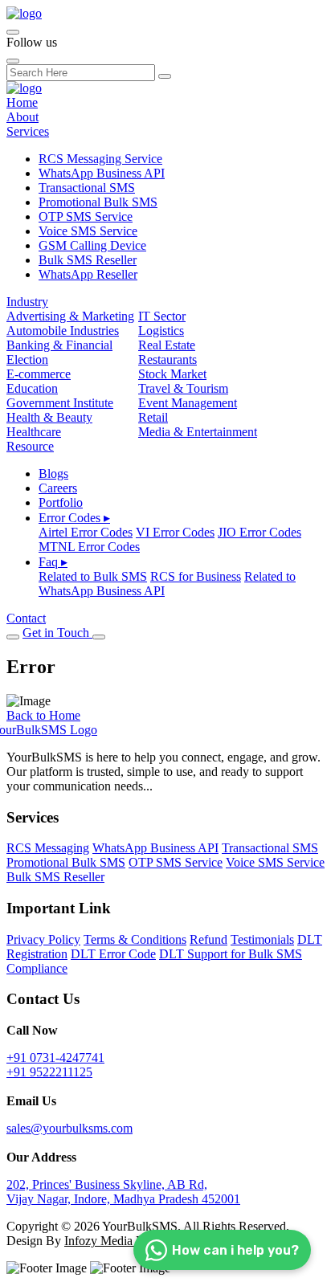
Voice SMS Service (88, 231)
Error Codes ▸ (74, 518)
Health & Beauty (49, 417)
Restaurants (167, 359)
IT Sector (162, 316)
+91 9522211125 (49, 1072)
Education (32, 388)
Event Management (187, 403)
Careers (58, 488)
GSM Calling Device (92, 245)
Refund (208, 939)
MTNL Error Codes (89, 546)
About (22, 117)
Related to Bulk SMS (93, 576)
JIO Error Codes (259, 532)
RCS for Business (195, 576)
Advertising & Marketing (70, 316)
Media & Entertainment (197, 432)
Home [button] (22, 102)
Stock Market (172, 374)
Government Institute (59, 403)
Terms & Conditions (135, 939)
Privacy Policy (43, 939)
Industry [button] (27, 301)
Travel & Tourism (183, 388)
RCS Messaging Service (100, 158)
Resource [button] (30, 446)
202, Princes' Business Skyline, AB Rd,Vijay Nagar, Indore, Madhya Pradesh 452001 (123, 1192)
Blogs (53, 473)
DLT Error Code (113, 954)
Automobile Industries (62, 330)
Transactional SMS (87, 187)
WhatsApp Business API (102, 173)
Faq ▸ (53, 562)
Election (27, 359)
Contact (26, 618)
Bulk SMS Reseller (88, 260)
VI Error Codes (175, 532)
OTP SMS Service (86, 216)
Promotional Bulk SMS (98, 202)
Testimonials (262, 939)
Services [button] (27, 131)
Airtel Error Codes (86, 532)
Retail (153, 417)
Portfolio (61, 502)
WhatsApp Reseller (88, 274)
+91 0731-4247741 (55, 1057)
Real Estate (166, 345)
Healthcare (33, 432)
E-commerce (38, 374)
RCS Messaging (47, 848)
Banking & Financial (59, 345)
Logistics (161, 330)
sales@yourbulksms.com (69, 1128)
